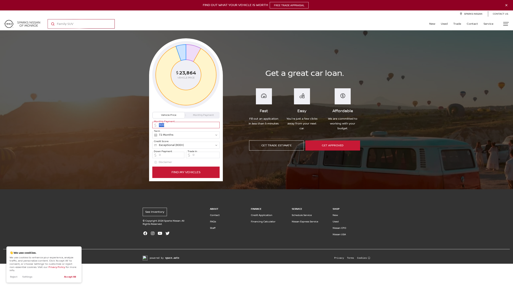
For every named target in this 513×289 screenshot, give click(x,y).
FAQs (213, 221)
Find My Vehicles (186, 172)
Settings (27, 276)
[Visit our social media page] (145, 234)
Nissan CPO (339, 228)
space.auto (172, 257)
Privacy (339, 258)
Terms (350, 258)
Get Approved (332, 145)
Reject (13, 276)
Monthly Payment (203, 115)
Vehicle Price (168, 115)
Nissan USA (339, 234)
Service (488, 23)
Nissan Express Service (305, 221)
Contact (472, 23)
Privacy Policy (56, 267)
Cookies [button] (362, 258)
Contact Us (500, 13)
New (432, 23)
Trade (457, 23)
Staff (212, 228)
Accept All (70, 276)
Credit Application (261, 215)
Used (444, 23)
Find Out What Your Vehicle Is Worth (253, 5)
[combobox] (77, 23)
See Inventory (154, 212)
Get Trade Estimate (276, 145)
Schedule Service (302, 215)
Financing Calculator (263, 221)
